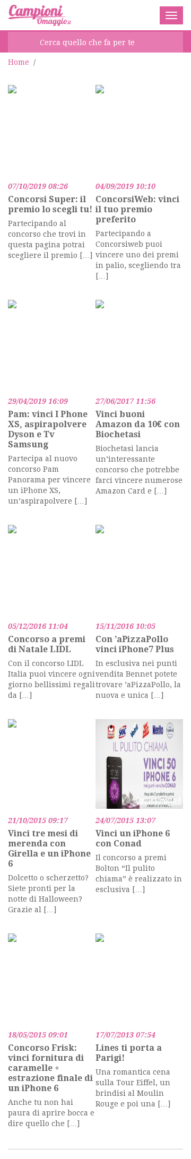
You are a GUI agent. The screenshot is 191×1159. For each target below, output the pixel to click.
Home (18, 62)
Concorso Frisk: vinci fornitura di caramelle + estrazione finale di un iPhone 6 (50, 1068)
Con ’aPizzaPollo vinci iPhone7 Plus (135, 644)
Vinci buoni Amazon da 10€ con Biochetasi (138, 424)
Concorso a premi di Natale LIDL (46, 644)
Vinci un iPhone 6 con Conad (133, 838)
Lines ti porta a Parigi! (129, 1053)
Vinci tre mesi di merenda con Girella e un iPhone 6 (49, 848)
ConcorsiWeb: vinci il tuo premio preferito (137, 209)
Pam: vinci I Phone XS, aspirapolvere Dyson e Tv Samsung (48, 429)
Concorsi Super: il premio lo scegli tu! (50, 204)
